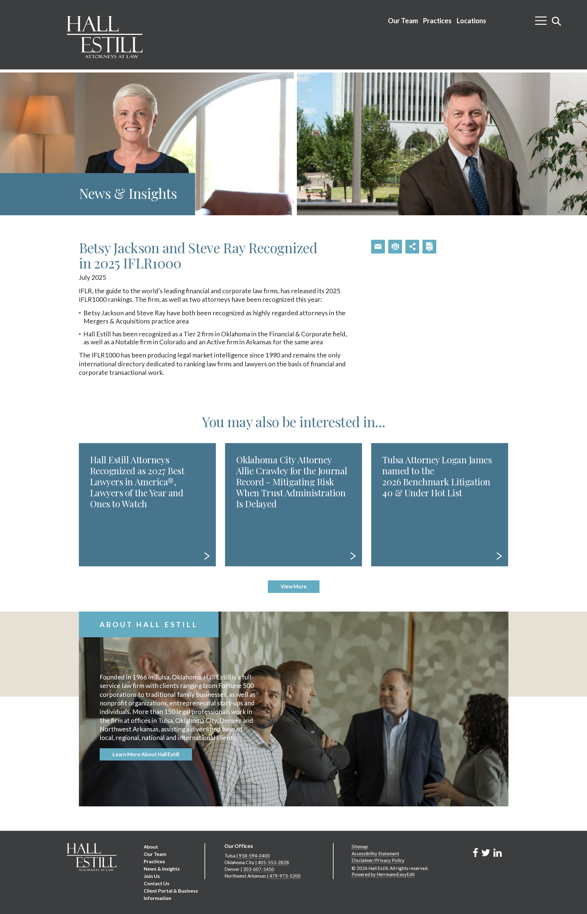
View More (294, 586)
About (151, 846)
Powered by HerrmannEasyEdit (383, 874)
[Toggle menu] (541, 18)
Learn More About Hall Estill (146, 754)
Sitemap (360, 846)
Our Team (403, 21)
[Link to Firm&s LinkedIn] (497, 852)
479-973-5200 (285, 876)
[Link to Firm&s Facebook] (475, 852)
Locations (471, 21)
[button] (378, 246)
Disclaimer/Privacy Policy (378, 860)
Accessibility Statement (375, 853)
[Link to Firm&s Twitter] (485, 852)
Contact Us (156, 883)
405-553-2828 (273, 862)
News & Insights (162, 868)
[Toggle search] (556, 21)
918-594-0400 (254, 855)
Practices (437, 21)
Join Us (152, 876)
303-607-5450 (258, 869)
